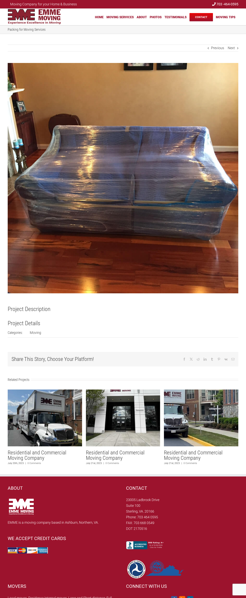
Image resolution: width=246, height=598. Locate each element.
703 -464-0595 (227, 4)
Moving (35, 333)
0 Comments (34, 463)
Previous (217, 48)
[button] (10, 427)
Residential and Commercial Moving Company (37, 455)
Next (231, 48)
